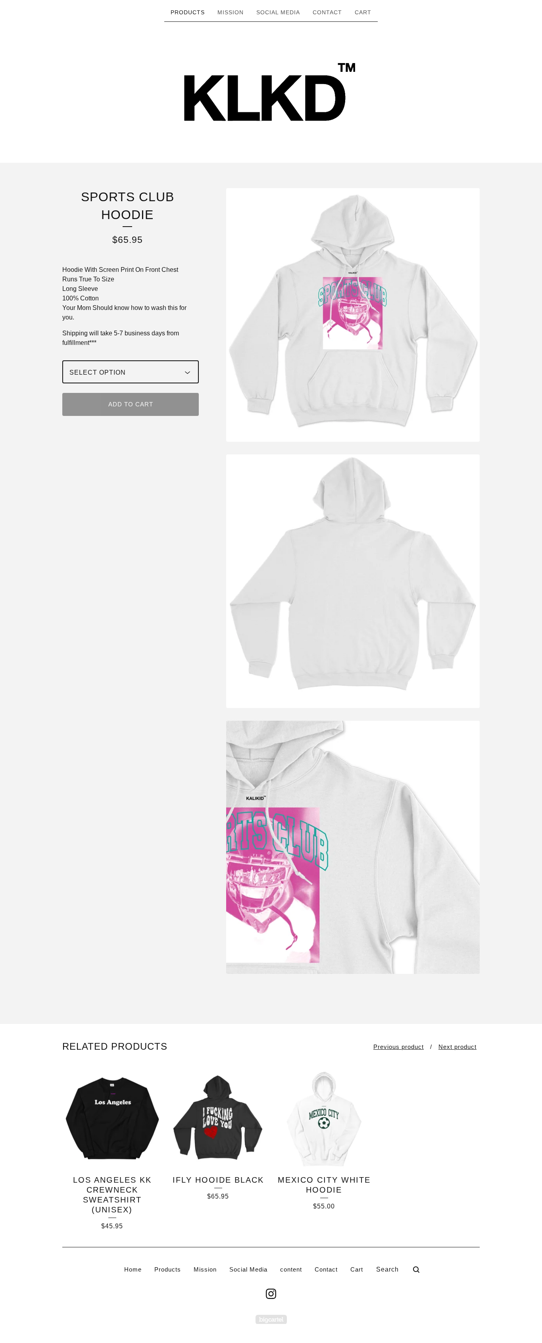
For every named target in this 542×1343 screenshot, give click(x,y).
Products (188, 12)
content (291, 1269)
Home (133, 1269)
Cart (363, 12)
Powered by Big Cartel (271, 1319)
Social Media (278, 12)
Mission (230, 12)
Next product (457, 1046)
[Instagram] (271, 1293)
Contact (327, 12)
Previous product (398, 1046)
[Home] (271, 91)
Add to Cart (130, 404)
